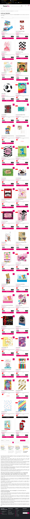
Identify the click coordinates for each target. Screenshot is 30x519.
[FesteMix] (6, 6)
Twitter (17, 511)
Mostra (2, 440)
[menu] (25, 5)
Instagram (17, 515)
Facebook (17, 510)
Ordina (2, 17)
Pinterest (17, 514)
